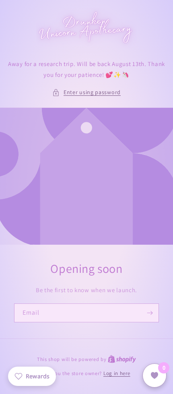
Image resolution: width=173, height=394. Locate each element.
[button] (86, 92)
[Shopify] (122, 359)
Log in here (116, 373)
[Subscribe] (150, 312)
